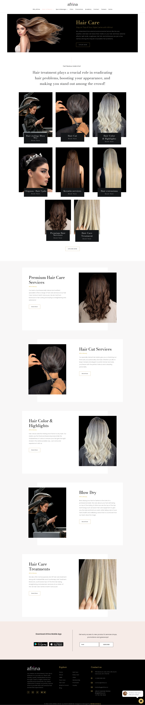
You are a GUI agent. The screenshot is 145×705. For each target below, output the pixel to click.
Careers (103, 9)
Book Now (34, 306)
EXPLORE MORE (83, 45)
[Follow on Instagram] (33, 692)
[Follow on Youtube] (42, 692)
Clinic (71, 9)
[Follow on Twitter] (45, 692)
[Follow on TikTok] (37, 692)
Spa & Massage (61, 9)
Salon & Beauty (47, 9)
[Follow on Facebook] (28, 692)
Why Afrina (36, 9)
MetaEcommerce (95, 704)
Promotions (79, 9)
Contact (96, 9)
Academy (88, 9)
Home (110, 9)
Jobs (60, 677)
